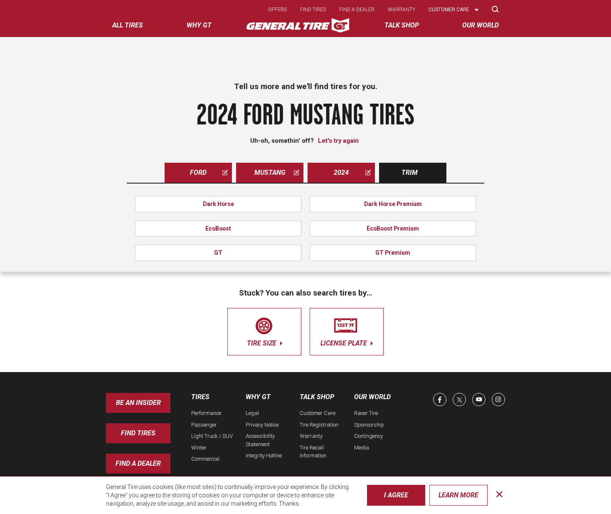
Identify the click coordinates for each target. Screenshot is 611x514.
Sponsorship (369, 425)
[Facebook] (439, 399)
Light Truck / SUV (212, 436)
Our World (372, 397)
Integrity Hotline (264, 455)
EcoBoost (218, 228)
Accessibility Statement (260, 440)
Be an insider (138, 403)
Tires (200, 397)
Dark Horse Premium (393, 204)
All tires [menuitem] (127, 25)
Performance (206, 413)
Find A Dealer (138, 463)
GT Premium (392, 252)
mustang (270, 172)
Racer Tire (366, 413)
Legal (252, 413)
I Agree (396, 495)
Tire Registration (319, 425)
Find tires (313, 9)
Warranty (401, 9)
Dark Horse (218, 204)
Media (361, 447)
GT (218, 252)
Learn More (458, 495)
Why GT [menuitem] (199, 25)
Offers (277, 9)
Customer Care (317, 413)
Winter (199, 447)
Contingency (368, 436)
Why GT (258, 397)
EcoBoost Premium (393, 228)
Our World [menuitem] (480, 25)
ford (198, 172)
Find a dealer (356, 9)
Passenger (204, 425)
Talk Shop (317, 397)
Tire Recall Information (313, 451)
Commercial (205, 459)
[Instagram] (498, 399)
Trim (410, 172)
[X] (459, 399)
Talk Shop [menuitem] (401, 25)
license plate (344, 343)
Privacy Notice (262, 425)
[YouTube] (478, 399)
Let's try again (338, 140)
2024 (341, 172)
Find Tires (138, 433)
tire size (262, 343)
